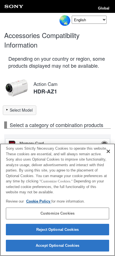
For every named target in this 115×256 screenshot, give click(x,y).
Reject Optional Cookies (57, 229)
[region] (57, 200)
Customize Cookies (57, 213)
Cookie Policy (38, 201)
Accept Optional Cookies (57, 245)
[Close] (108, 151)
